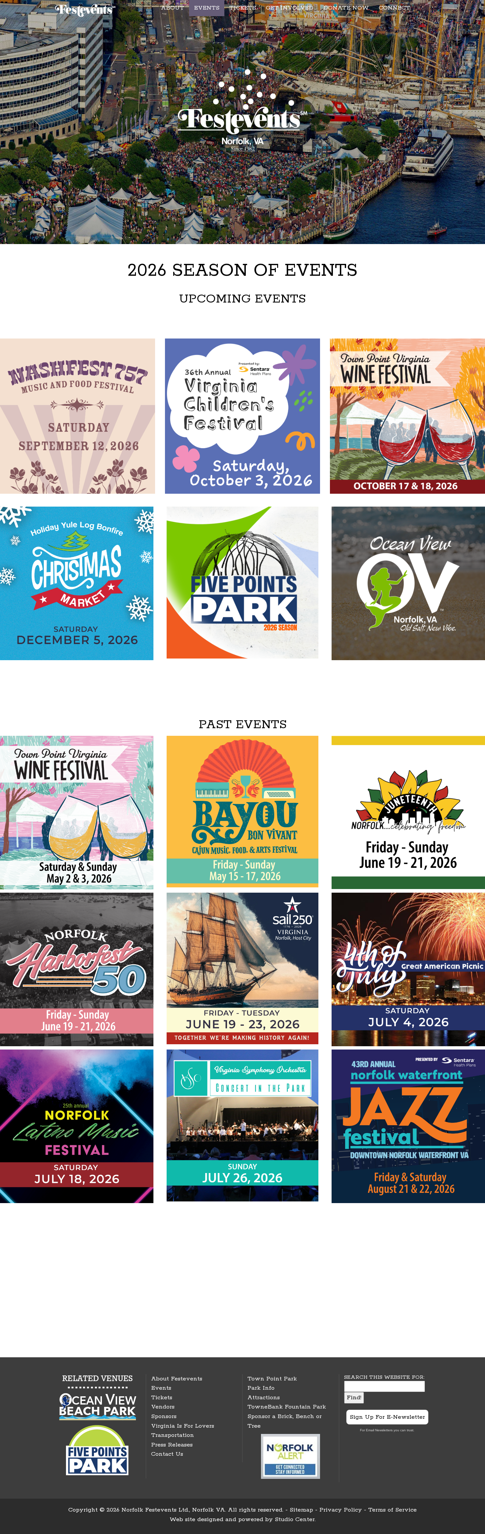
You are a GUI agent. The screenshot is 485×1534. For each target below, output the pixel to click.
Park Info (261, 1388)
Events (161, 1388)
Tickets (161, 1397)
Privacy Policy (340, 1510)
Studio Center (295, 1519)
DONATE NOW (346, 8)
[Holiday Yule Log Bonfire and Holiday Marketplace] (76, 583)
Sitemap (301, 1510)
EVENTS (206, 8)
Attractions (263, 1397)
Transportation (172, 1435)
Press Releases (172, 1444)
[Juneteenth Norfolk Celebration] (408, 812)
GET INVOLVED (289, 8)
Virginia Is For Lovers (182, 1426)
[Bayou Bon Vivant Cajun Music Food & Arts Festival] (242, 811)
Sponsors (164, 1416)
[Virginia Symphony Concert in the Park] (242, 1125)
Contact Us (167, 1454)
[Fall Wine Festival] (407, 415)
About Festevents (176, 1378)
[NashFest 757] (77, 415)
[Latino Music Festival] (76, 1125)
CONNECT (394, 8)
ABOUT (172, 8)
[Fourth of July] (408, 969)
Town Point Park (272, 1378)
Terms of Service (392, 1510)
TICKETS (242, 8)
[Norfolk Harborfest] (76, 969)
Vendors (163, 1406)
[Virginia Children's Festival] (242, 415)
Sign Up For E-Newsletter (387, 1417)
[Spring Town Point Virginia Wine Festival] (76, 812)
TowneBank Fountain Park (286, 1406)
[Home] (86, 9)
